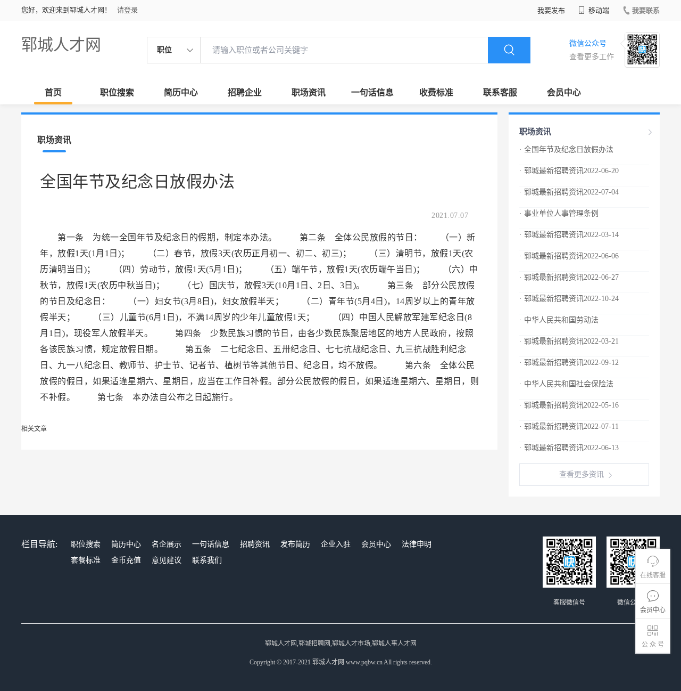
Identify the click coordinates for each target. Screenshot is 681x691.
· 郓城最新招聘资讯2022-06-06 (569, 256)
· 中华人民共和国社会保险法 (566, 384)
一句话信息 (372, 92)
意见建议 (166, 560)
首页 (53, 92)
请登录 (127, 10)
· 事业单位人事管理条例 (559, 213)
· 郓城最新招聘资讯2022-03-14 (569, 235)
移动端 (598, 10)
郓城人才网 (61, 44)
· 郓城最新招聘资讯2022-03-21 (569, 341)
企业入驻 (336, 544)
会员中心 (564, 92)
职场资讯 (309, 92)
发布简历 (295, 544)
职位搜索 (117, 92)
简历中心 (181, 92)
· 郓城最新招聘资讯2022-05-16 (569, 405)
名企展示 (166, 544)
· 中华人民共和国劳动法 (559, 320)
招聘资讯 (255, 544)
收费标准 (436, 92)
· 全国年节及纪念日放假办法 (566, 149)
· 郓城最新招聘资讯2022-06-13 (569, 448)
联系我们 (207, 560)
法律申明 (416, 544)
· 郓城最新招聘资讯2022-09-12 (569, 363)
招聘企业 (245, 92)
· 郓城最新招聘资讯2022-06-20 (569, 171)
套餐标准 (86, 560)
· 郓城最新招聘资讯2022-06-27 (569, 277)
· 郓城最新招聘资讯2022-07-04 (569, 192)
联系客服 (500, 92)
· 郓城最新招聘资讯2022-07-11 (569, 426)
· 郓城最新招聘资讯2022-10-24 (569, 299)
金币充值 (126, 560)
